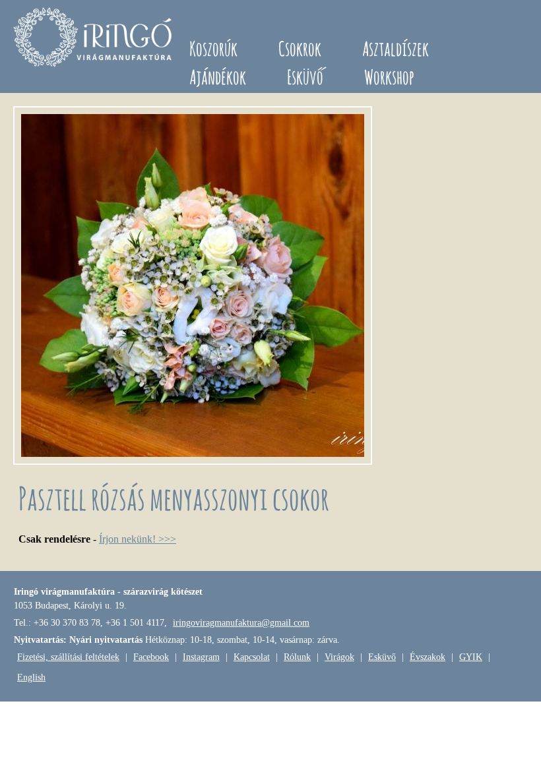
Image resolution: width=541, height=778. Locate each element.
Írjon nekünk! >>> (137, 539)
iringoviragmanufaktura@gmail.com (241, 623)
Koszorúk (213, 48)
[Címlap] (94, 39)
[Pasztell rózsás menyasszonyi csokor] (192, 461)
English (31, 677)
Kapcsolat (252, 657)
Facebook (151, 657)
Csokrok (299, 48)
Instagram (201, 657)
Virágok (339, 657)
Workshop (389, 77)
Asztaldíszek (395, 48)
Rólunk (297, 657)
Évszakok (427, 657)
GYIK (470, 657)
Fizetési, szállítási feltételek (68, 657)
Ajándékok (217, 77)
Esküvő (305, 77)
